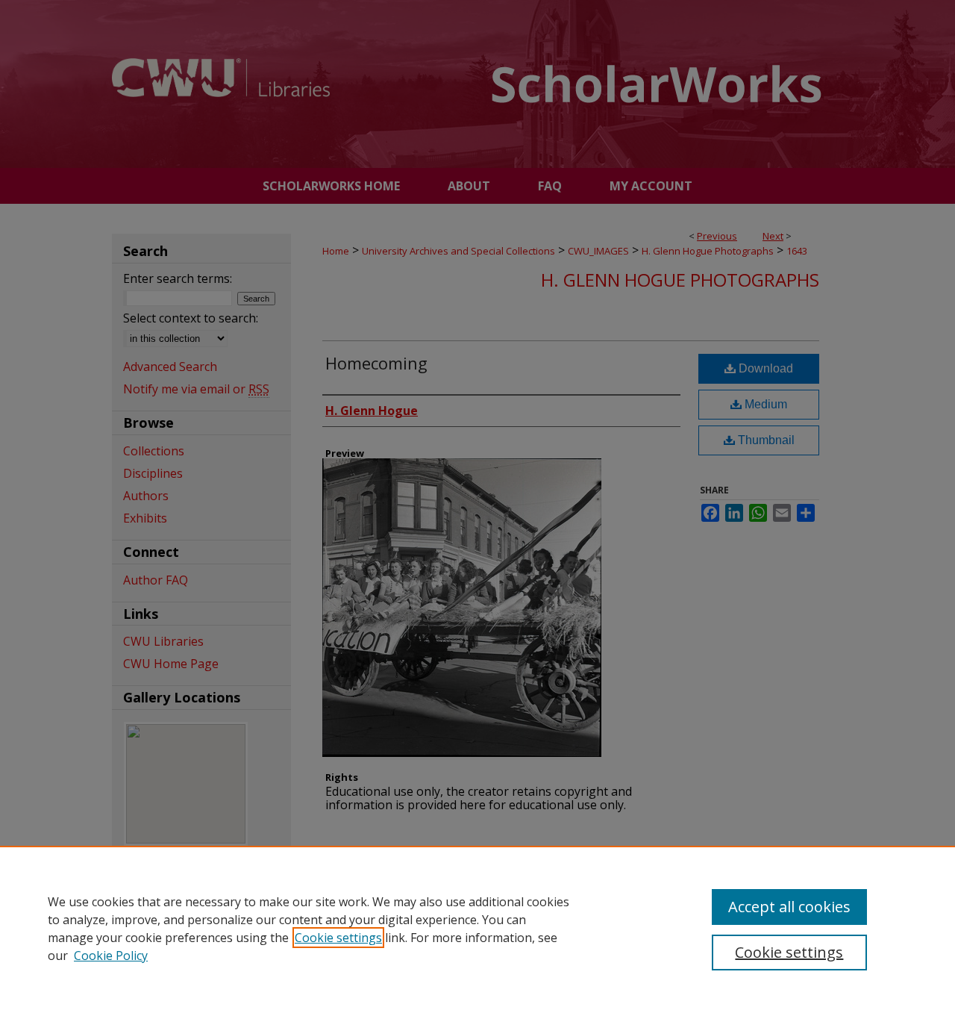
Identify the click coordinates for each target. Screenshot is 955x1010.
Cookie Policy (111, 955)
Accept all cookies (789, 907)
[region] (477, 928)
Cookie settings (338, 937)
